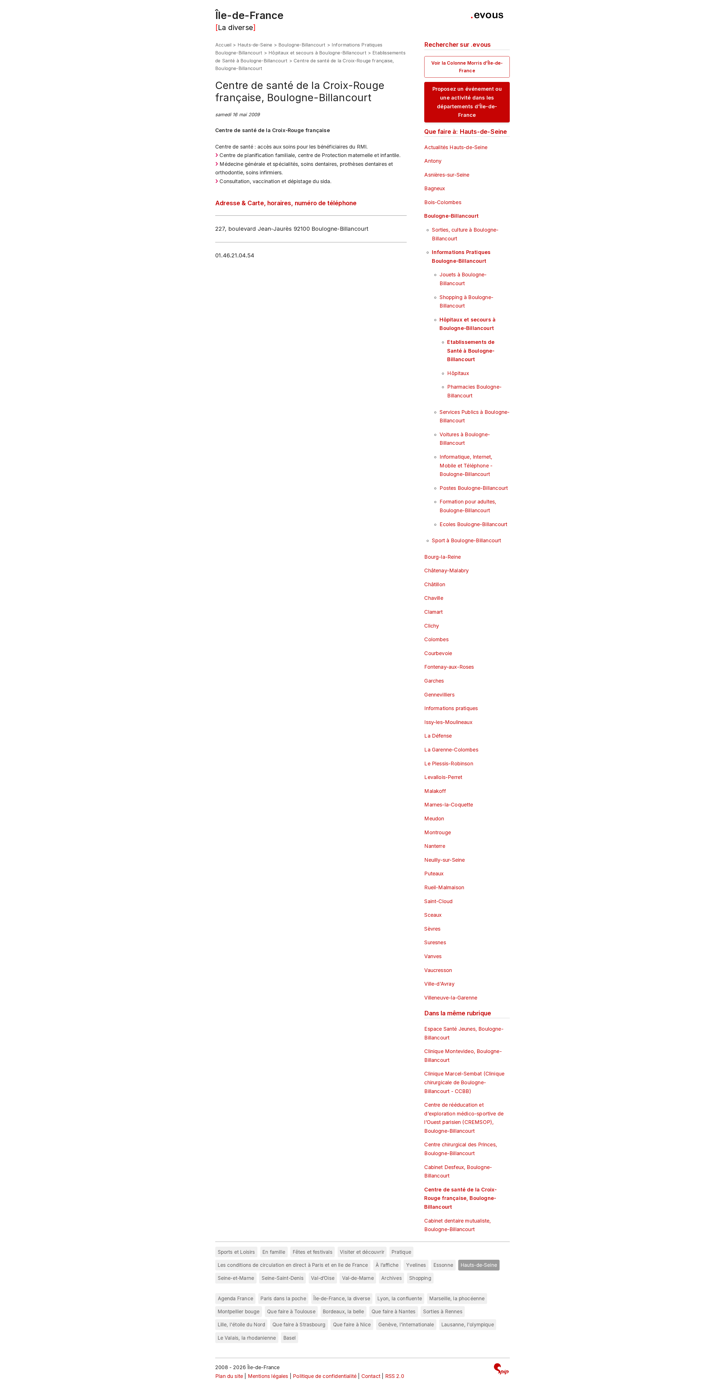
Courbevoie (438, 653)
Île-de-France (249, 15)
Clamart (433, 612)
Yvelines (416, 1265)
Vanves (433, 956)
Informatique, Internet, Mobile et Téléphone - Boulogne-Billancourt (466, 465)
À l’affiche (387, 1265)
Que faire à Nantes (393, 1311)
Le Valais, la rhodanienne (247, 1338)
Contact (370, 1376)
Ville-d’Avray (439, 984)
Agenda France (235, 1298)
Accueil (223, 45)
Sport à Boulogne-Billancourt (466, 540)
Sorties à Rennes (442, 1311)
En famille (274, 1252)
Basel (289, 1338)
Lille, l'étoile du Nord (241, 1324)
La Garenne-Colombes (451, 750)
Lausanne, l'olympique (468, 1324)
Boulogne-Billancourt (302, 45)
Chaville (433, 598)
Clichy (431, 626)
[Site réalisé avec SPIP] (501, 1370)
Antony (433, 161)
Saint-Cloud (438, 901)
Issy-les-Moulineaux (448, 722)
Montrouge (437, 832)
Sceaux (433, 915)
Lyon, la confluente (400, 1298)
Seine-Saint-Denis (283, 1278)
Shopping (420, 1278)
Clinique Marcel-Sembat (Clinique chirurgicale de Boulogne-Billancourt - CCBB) (464, 1082)
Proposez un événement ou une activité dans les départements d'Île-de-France (467, 102)
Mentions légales (268, 1376)
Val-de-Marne (358, 1278)
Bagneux (434, 188)
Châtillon (434, 584)
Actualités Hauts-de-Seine (455, 147)
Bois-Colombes (442, 202)
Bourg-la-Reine (442, 557)
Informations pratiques (451, 708)
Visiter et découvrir (362, 1252)
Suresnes (435, 942)
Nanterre (434, 846)
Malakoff (435, 791)
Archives (391, 1278)
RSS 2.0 (394, 1376)
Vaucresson (438, 970)
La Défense (438, 736)
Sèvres (432, 929)
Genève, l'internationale (406, 1324)
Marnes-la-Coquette (448, 805)
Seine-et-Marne (236, 1278)
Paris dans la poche (283, 1298)
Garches (434, 681)
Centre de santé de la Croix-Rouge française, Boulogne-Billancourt (460, 1198)
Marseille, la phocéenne (457, 1298)
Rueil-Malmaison (444, 887)
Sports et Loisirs (236, 1252)
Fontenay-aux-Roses (449, 667)
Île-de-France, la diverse (342, 1298)
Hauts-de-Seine (255, 45)
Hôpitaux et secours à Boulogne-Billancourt (317, 53)
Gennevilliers (439, 695)
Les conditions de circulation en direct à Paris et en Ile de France (293, 1265)
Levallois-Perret (443, 777)
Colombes (436, 639)
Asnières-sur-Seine (446, 175)
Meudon (434, 818)
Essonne (443, 1265)
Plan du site (229, 1376)
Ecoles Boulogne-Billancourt (473, 524)
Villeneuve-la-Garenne (450, 998)
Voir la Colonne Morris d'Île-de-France (467, 66)
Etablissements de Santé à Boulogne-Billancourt (470, 350)
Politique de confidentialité (325, 1376)
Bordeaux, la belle (343, 1311)
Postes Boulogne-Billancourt (474, 488)
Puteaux (433, 873)
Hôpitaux (458, 373)
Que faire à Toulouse (291, 1311)
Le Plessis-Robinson (448, 763)
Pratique (401, 1252)
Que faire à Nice (352, 1324)
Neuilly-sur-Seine (444, 860)
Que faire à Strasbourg (298, 1324)
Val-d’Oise (322, 1278)
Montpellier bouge (239, 1311)
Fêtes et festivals (312, 1252)
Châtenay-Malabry (446, 570)
